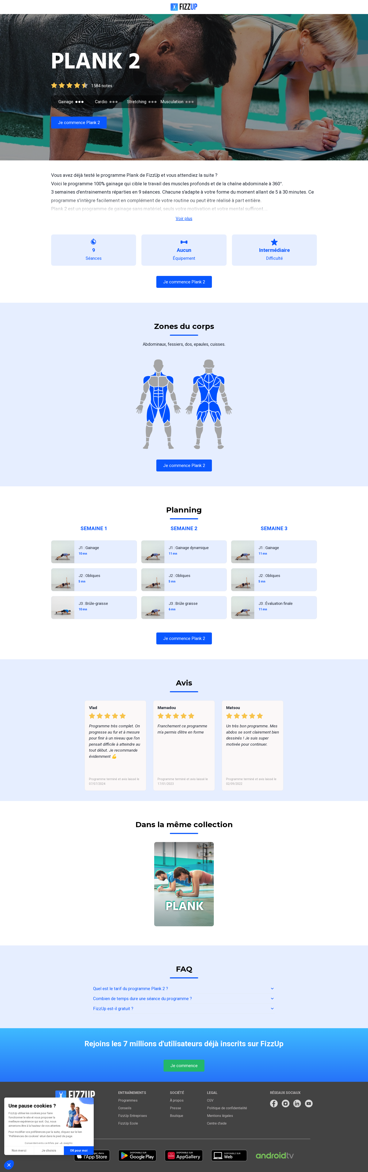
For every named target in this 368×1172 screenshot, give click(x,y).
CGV (210, 1100)
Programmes (128, 1100)
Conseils (124, 1108)
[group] (184, 884)
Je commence (184, 1065)
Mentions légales (220, 1116)
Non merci (19, 1150)
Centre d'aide (217, 1123)
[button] (9, 1165)
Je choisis (49, 1150)
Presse (175, 1108)
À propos (177, 1100)
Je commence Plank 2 (79, 122)
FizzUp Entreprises (132, 1116)
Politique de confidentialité (227, 1108)
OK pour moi (79, 1150)
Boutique (176, 1116)
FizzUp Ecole (128, 1123)
